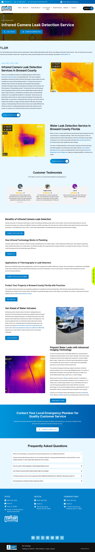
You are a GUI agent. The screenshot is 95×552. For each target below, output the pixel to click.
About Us (25, 7)
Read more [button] (20, 202)
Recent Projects (57, 7)
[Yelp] (43, 538)
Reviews (66, 7)
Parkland (60, 395)
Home (19, 7)
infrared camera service (10, 77)
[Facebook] (33, 538)
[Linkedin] (57, 538)
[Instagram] (38, 538)
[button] (88, 196)
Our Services (46, 7)
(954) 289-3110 (65, 54)
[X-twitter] (62, 538)
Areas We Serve (35, 7)
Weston (66, 378)
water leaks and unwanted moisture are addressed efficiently (26, 327)
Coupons (73, 7)
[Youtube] (52, 538)
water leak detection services (23, 293)
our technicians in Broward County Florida (27, 325)
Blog (48, 9)
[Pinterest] (47, 538)
